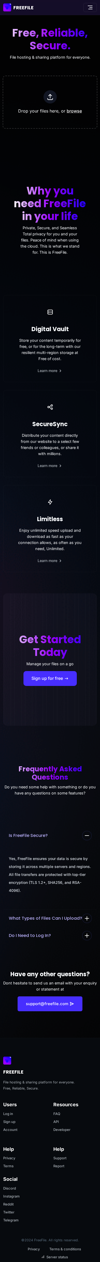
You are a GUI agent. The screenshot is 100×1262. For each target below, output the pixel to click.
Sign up (9, 1122)
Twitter (8, 1212)
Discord (9, 1188)
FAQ (56, 1114)
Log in (8, 1114)
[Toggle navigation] (90, 7)
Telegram (11, 1220)
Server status (57, 1257)
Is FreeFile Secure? (28, 835)
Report (58, 1166)
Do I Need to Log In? (30, 935)
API (56, 1122)
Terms (8, 1166)
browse (74, 111)
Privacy (9, 1158)
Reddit (8, 1204)
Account (10, 1129)
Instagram (11, 1196)
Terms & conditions (65, 1249)
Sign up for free (47, 678)
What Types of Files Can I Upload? (45, 918)
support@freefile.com (47, 1003)
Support (59, 1158)
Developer (61, 1129)
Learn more (48, 370)
